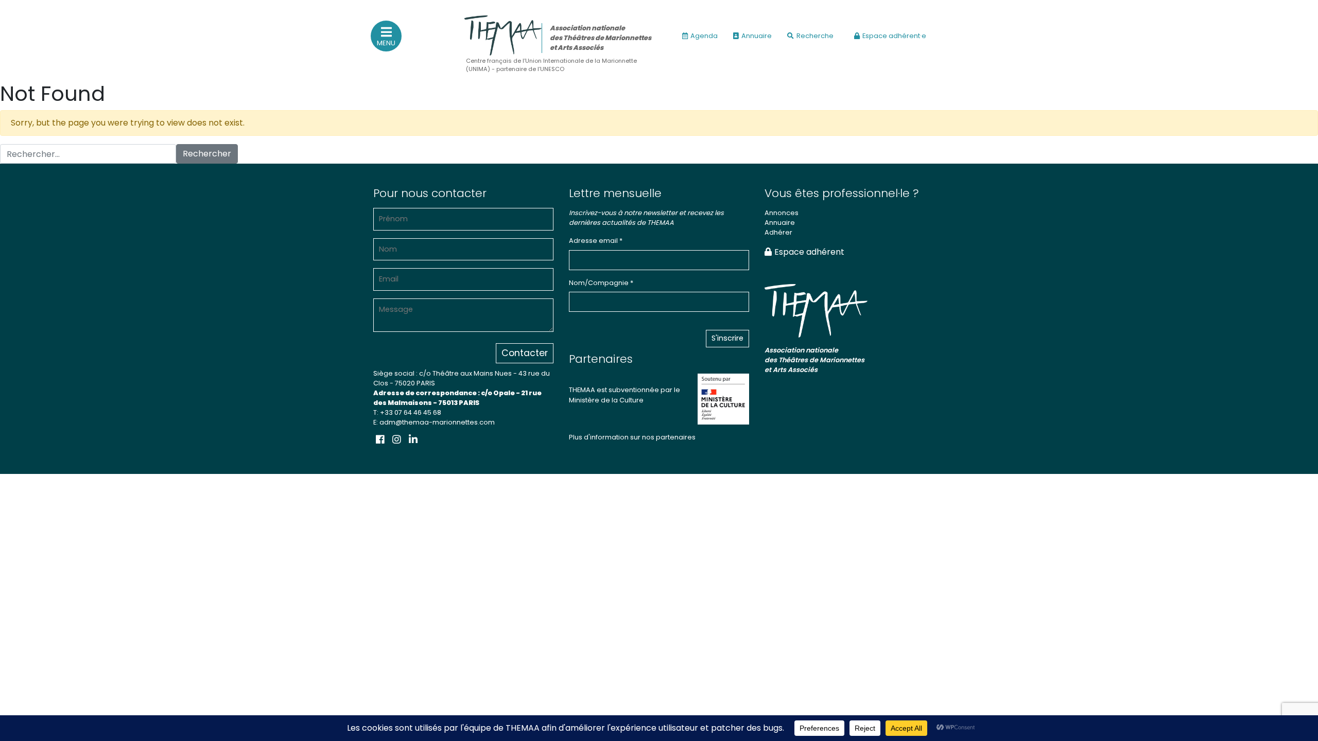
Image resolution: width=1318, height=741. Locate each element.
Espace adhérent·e (894, 35)
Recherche (815, 35)
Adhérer (778, 232)
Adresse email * (595, 240)
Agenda (704, 35)
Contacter (524, 353)
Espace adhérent (809, 252)
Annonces (782, 212)
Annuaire (756, 35)
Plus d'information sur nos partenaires (632, 437)
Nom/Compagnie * (601, 282)
